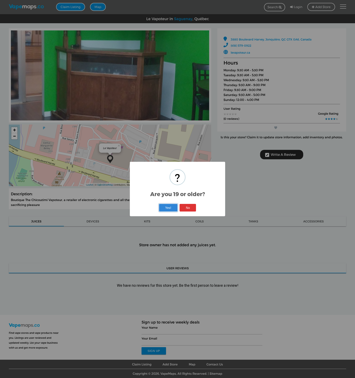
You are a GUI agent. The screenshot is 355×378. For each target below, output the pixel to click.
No (188, 207)
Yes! (168, 207)
